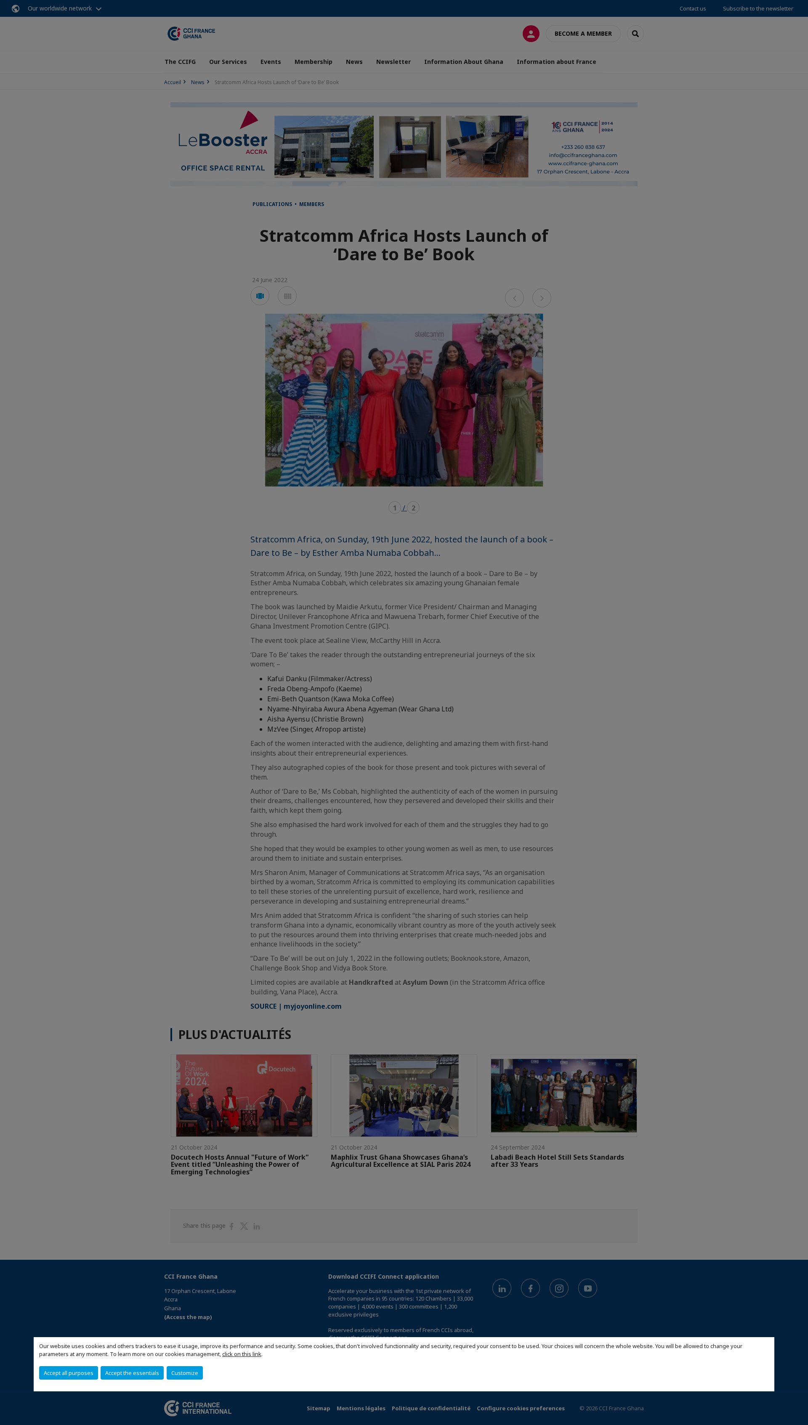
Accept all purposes (68, 1373)
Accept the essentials (132, 1373)
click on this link (241, 1354)
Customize (184, 1373)
